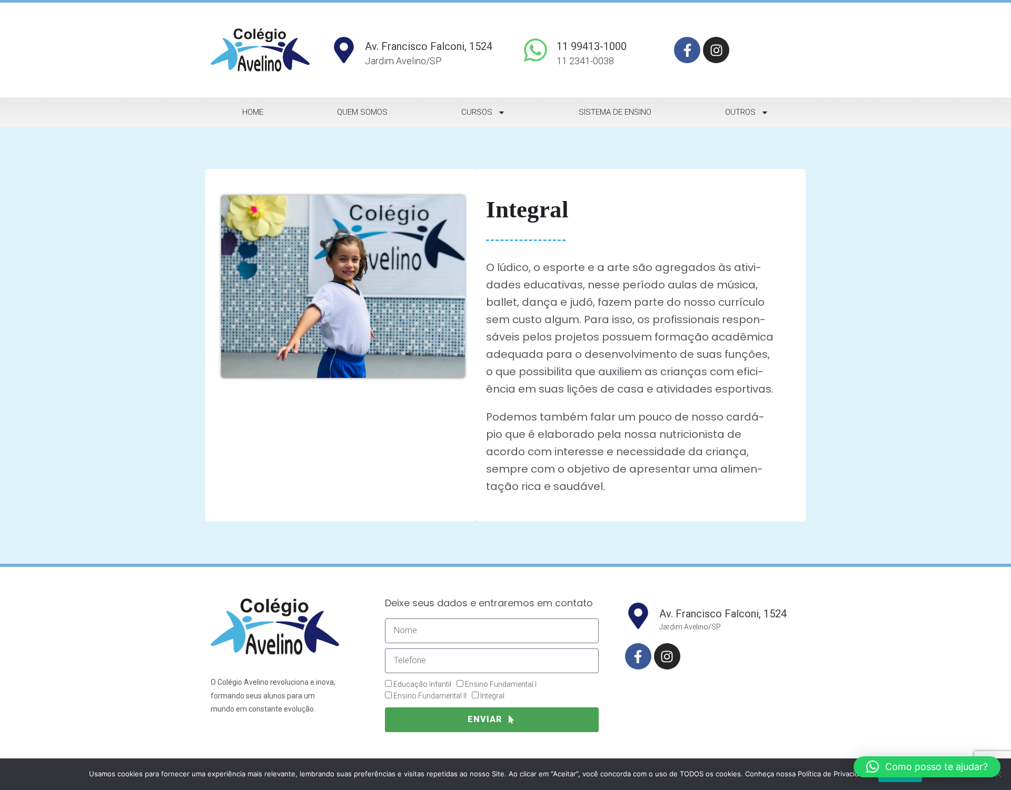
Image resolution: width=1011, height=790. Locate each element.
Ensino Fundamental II (430, 696)
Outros (740, 112)
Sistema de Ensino (615, 112)
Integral (492, 696)
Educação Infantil (422, 684)
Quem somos (362, 112)
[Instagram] (716, 50)
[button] (927, 766)
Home (252, 112)
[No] (998, 774)
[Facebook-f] (687, 50)
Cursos (476, 112)
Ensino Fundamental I (501, 684)
